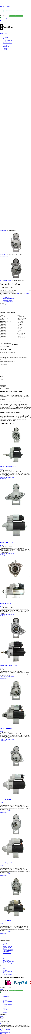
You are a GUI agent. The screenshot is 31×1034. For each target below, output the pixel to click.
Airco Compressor (7, 971)
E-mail (1, 379)
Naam (1, 376)
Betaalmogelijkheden (8, 949)
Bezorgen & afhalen (8, 950)
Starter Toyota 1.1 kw (6, 542)
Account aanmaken (4, 1023)
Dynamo (5, 970)
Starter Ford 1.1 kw (6, 921)
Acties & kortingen (7, 974)
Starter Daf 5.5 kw (5, 603)
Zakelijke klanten (7, 947)
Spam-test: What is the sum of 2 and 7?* (9, 382)
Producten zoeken (4, 15)
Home (1, 230)
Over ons (5, 943)
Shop (4, 958)
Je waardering (4, 361)
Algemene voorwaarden (8, 961)
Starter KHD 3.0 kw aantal (8, 290)
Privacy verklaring (7, 963)
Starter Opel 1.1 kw (6, 800)
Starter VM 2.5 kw (4, 254)
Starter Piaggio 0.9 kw (7, 863)
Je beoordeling (4, 364)
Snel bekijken (3, 478)
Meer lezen (2, 1029)
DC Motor (5, 968)
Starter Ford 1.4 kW (6, 728)
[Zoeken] (0, 17)
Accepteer (7, 1029)
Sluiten (1, 989)
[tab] (17, 297)
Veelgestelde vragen (7, 946)
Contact (5, 945)
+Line (23, 293)
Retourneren (6, 951)
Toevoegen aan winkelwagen (7, 292)
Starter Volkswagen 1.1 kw (8, 466)
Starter (5, 230)
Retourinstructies (7, 953)
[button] (7, 477)
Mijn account (6, 960)
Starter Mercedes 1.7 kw (6, 280)
